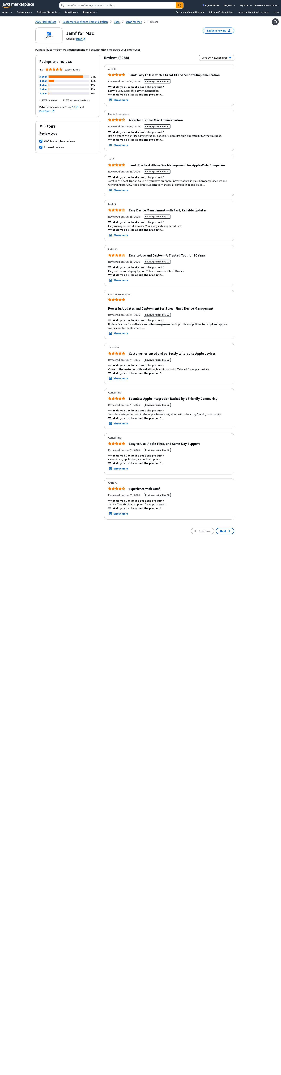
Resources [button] (89, 12)
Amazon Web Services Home (253, 12)
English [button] (228, 5)
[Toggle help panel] (275, 21)
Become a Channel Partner (190, 12)
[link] (153, 22)
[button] (43, 76)
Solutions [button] (70, 12)
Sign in (244, 5)
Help (276, 12)
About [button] (6, 12)
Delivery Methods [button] (47, 12)
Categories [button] (23, 12)
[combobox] (117, 5)
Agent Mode (212, 5)
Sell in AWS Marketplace (221, 12)
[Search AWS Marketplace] (179, 5)
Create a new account (266, 5)
